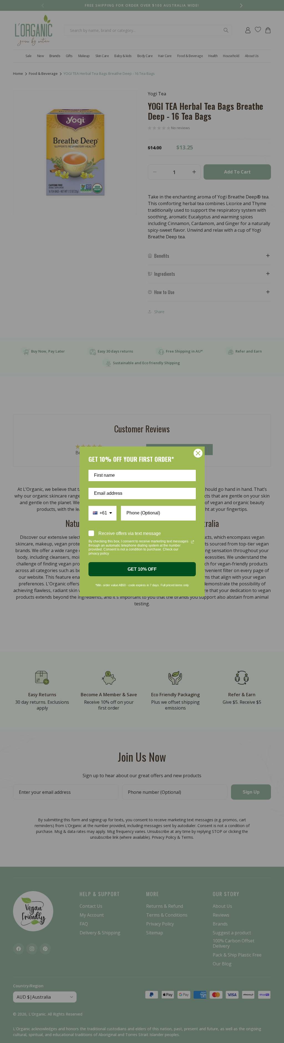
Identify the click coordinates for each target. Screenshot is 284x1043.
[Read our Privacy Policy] (192, 542)
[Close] (198, 453)
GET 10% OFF (142, 569)
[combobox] (102, 513)
